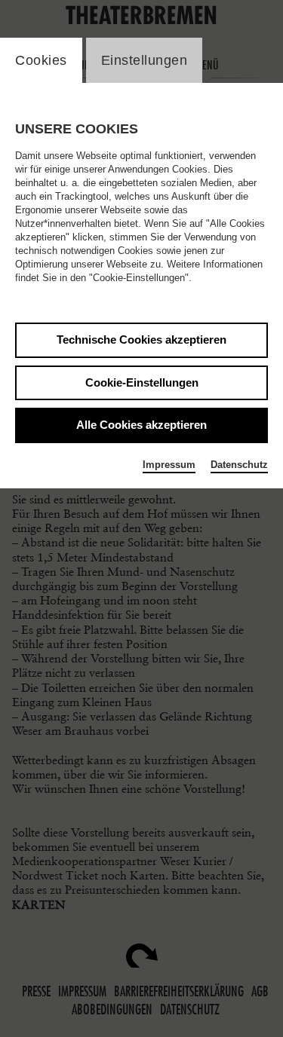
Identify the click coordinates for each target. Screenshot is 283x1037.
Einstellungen (144, 60)
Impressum (169, 464)
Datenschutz (239, 464)
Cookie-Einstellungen (141, 382)
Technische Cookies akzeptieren (141, 339)
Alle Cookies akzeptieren (141, 424)
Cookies (41, 60)
